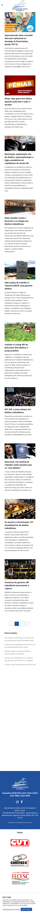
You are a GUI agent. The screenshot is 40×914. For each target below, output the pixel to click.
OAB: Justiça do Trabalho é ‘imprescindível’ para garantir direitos (18, 285)
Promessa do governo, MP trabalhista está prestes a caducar (17, 585)
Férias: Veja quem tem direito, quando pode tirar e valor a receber (18, 101)
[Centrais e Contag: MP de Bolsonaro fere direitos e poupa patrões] (20, 331)
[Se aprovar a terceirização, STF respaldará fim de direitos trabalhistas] (20, 509)
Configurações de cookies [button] (11, 909)
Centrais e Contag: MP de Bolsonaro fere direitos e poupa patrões (16, 347)
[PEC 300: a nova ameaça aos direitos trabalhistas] (20, 396)
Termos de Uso (27, 822)
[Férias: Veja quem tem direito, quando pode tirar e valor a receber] (20, 85)
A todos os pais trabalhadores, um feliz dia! (20, 664)
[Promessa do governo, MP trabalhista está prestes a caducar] (20, 569)
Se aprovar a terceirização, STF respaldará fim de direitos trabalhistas (19, 525)
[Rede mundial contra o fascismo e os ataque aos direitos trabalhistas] (20, 207)
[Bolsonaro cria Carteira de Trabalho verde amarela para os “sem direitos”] (20, 451)
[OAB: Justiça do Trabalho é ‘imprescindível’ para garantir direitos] (20, 269)
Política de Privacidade (15, 822)
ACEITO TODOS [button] (26, 909)
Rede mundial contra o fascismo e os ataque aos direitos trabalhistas (17, 221)
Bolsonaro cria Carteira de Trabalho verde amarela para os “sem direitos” (18, 465)
